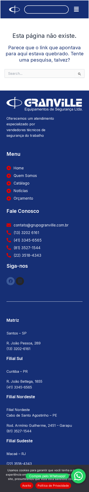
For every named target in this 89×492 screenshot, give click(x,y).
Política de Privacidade (53, 485)
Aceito (26, 485)
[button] (76, 9)
